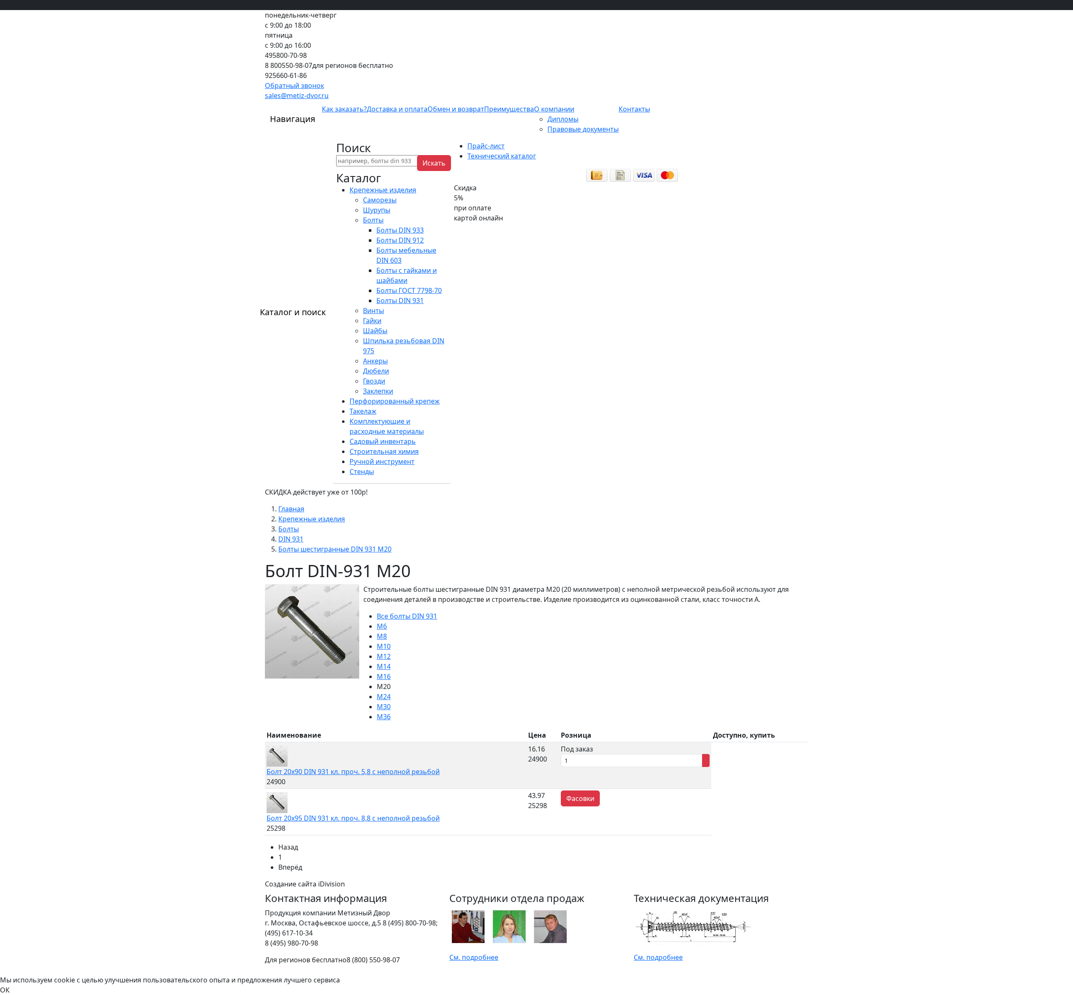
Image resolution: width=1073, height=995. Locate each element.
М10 (384, 646)
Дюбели (376, 371)
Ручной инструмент (382, 461)
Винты (373, 310)
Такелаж (363, 411)
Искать (434, 163)
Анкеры (375, 360)
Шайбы (375, 330)
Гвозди (374, 381)
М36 (384, 716)
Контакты (634, 109)
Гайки (372, 320)
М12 (384, 656)
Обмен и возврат (456, 109)
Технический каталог (501, 156)
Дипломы (562, 119)
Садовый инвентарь (383, 441)
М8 (382, 636)
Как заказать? (344, 109)
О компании (554, 109)
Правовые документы (583, 129)
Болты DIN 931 (400, 300)
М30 (384, 706)
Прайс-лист (486, 145)
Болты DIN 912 (400, 240)
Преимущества (509, 109)
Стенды (362, 471)
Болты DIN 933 (400, 230)
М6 (382, 626)
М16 (384, 676)
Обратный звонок (294, 85)
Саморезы (380, 200)
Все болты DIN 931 (407, 616)
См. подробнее (473, 957)
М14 (384, 666)
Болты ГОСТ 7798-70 (409, 290)
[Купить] (706, 760)
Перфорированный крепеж (395, 401)
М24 (384, 696)
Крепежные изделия (383, 189)
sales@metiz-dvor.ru (297, 95)
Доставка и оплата (397, 109)
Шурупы (376, 210)
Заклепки (378, 391)
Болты (373, 220)
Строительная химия (384, 451)
